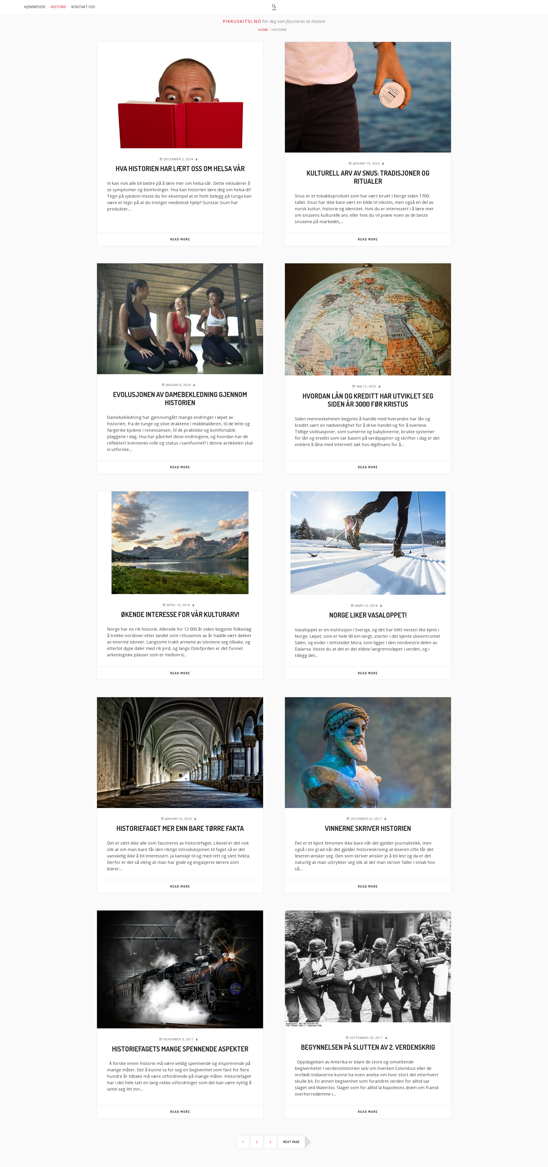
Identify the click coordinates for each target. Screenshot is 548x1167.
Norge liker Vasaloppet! (368, 615)
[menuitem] (274, 7)
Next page (291, 1142)
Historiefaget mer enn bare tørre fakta (180, 828)
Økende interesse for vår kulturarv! (180, 614)
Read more (189, 241)
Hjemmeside (34, 6)
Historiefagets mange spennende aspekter (180, 1048)
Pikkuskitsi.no (242, 21)
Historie (58, 6)
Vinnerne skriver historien (368, 828)
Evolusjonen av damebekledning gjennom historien (180, 398)
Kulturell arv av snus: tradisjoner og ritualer (368, 177)
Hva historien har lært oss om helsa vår (180, 168)
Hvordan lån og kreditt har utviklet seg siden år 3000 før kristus (367, 399)
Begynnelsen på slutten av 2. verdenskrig (368, 1047)
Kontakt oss (83, 6)
